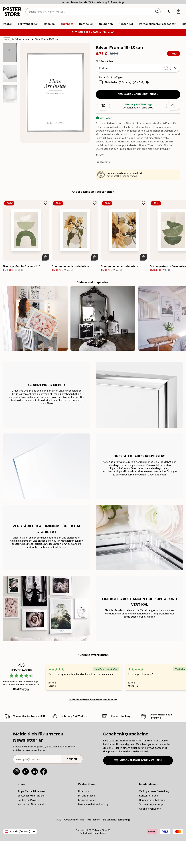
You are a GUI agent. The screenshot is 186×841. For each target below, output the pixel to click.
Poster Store (101, 830)
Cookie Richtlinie (74, 819)
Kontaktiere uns (148, 795)
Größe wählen (104, 61)
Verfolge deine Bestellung (154, 791)
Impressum (93, 819)
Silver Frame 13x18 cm (46, 39)
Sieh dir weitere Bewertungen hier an (93, 699)
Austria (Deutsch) (20, 831)
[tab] (170, 12)
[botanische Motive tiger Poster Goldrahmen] (35, 318)
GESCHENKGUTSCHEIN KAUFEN (141, 760)
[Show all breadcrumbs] (7, 39)
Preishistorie (103, 162)
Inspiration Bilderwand (31, 804)
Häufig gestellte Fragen (152, 800)
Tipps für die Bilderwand (32, 791)
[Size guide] (103, 106)
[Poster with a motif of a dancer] (102, 318)
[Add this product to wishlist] (173, 106)
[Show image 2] (10, 73)
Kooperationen (87, 800)
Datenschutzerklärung (116, 819)
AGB (58, 819)
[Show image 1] (10, 52)
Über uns (83, 791)
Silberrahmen (22, 39)
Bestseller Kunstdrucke (31, 795)
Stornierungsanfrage (151, 804)
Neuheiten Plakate (28, 800)
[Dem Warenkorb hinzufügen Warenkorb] (45, 257)
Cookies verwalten (150, 808)
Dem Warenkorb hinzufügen (138, 94)
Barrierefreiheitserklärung (93, 804)
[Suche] (157, 11)
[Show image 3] (10, 93)
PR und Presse (86, 795)
